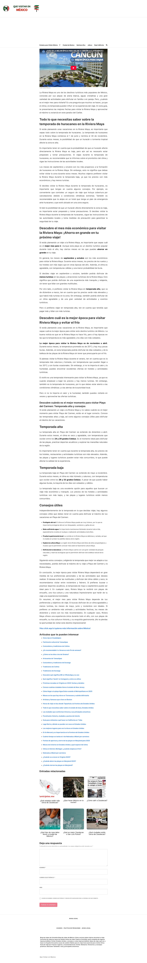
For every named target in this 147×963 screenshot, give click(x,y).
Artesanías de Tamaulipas (52, 658)
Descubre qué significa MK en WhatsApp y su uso (61, 675)
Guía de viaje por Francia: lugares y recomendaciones (58, 944)
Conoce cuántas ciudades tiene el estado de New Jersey (63, 687)
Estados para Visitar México (48, 45)
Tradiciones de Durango (51, 671)
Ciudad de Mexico (68, 45)
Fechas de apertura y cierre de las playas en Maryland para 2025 (66, 741)
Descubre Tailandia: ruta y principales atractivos (63, 946)
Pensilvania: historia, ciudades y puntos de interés (61, 716)
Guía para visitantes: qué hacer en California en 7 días (62, 720)
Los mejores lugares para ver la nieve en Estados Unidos (63, 728)
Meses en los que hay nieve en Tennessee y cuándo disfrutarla (66, 695)
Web (40, 887)
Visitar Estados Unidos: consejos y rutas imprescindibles (70, 941)
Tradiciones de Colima (51, 667)
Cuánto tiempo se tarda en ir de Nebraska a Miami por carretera (66, 736)
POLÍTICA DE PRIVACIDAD (72, 928)
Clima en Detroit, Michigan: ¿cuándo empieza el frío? (62, 749)
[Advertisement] (73, 30)
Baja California (99, 45)
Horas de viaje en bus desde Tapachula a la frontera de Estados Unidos (69, 704)
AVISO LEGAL (73, 918)
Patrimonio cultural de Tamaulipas (55, 642)
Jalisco (90, 45)
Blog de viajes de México (66, 937)
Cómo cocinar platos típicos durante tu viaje (89, 937)
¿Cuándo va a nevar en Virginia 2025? (56, 757)
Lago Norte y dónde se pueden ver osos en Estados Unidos (64, 724)
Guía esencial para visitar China (93, 943)
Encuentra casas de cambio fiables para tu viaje (67, 943)
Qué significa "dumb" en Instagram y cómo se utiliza (62, 679)
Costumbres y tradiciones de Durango (57, 663)
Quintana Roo (81, 45)
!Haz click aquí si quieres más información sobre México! (65, 628)
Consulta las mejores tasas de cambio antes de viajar (57, 939)
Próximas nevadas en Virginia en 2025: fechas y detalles (63, 683)
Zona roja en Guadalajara (52, 638)
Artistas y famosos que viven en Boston (57, 699)
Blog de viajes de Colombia (49, 937)
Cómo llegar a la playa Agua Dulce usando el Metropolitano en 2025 (67, 691)
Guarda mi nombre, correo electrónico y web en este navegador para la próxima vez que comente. (70, 898)
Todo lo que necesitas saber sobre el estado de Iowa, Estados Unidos (68, 708)
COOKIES (59, 928)
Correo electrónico (47, 877)
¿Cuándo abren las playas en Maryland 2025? (59, 761)
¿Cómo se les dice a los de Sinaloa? (56, 654)
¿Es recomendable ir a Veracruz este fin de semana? (62, 650)
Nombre (42, 867)
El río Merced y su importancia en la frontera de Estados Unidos (66, 732)
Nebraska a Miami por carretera (54, 753)
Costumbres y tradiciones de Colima (56, 646)
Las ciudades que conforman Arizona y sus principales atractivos (66, 712)
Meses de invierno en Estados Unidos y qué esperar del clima (65, 745)
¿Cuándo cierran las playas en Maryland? (58, 765)
